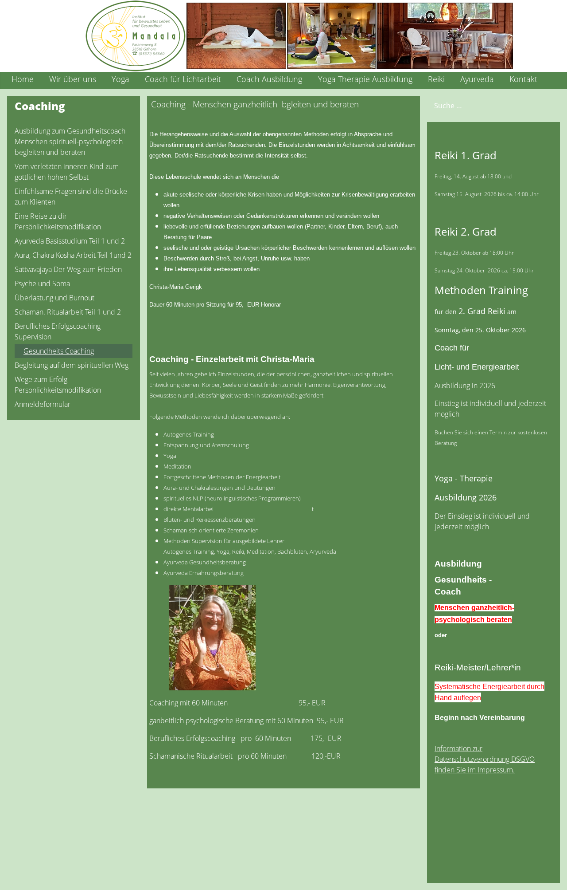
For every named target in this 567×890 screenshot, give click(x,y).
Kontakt (523, 79)
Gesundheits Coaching (58, 351)
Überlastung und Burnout (54, 298)
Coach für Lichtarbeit (183, 79)
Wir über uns (72, 79)
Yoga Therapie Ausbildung (365, 79)
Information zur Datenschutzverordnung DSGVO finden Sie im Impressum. (485, 759)
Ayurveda (477, 79)
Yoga (120, 79)
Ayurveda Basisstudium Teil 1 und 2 (70, 241)
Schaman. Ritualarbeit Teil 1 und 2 (68, 312)
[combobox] (480, 105)
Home (23, 79)
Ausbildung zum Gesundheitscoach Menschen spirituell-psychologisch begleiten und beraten (70, 141)
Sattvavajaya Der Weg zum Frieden (68, 269)
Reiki (436, 79)
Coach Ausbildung (269, 79)
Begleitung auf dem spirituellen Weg (71, 365)
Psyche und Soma (42, 283)
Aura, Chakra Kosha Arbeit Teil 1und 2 (73, 255)
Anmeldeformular (42, 404)
